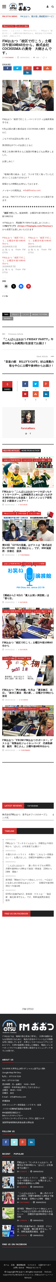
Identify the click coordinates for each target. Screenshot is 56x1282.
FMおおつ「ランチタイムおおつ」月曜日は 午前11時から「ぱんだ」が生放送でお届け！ (35, 1165)
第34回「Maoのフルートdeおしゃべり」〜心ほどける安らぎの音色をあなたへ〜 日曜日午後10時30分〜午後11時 (35, 1212)
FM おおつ (20, 1271)
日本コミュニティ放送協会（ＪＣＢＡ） (19, 1104)
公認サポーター (44, 1265)
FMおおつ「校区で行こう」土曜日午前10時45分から (13, 240)
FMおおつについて (33, 1267)
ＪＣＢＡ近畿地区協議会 (13, 1108)
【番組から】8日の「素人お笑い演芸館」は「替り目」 (25, 597)
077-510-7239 (15, 1076)
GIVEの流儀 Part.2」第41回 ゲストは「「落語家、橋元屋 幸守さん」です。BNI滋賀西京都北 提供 (34, 1229)
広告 (13, 1265)
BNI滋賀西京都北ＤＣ (11, 1112)
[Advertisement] (28, 964)
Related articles (11, 450)
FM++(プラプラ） (9, 26)
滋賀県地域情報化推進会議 (14, 1122)
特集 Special (44, 709)
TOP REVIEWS (32, 806)
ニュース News (39, 564)
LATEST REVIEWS (13, 805)
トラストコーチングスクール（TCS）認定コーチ (23, 1118)
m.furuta (23, 505)
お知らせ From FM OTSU (12, 460)
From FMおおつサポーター (27, 709)
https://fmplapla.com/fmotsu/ (35, 225)
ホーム (6, 1265)
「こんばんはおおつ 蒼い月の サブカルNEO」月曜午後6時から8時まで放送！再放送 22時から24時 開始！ (35, 1196)
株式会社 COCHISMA (39, 314)
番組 (49, 460)
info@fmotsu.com (32, 190)
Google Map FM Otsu (11, 1072)
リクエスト (31, 1265)
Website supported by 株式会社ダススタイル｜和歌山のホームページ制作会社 (28, 1275)
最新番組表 (21, 1265)
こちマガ (26, 314)
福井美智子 (7, 318)
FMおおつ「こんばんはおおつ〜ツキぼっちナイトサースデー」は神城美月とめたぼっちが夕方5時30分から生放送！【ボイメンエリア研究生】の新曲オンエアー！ (27, 496)
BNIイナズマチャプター (12, 1115)
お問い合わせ (18, 1267)
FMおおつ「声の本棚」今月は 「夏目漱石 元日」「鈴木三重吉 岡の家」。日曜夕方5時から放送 (28, 692)
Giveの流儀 (22, 514)
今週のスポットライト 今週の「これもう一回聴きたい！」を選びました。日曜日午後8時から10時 (35, 1180)
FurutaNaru (9, 57)
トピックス (27, 460)
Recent (6, 1153)
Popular (19, 1153)
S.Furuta (24, 700)
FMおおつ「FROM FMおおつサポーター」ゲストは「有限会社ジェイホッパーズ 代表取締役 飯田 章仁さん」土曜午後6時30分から (27, 743)
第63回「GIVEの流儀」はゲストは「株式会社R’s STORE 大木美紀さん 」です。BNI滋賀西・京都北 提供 (27, 548)
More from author (31, 450)
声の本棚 (21, 658)
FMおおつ (15, 314)
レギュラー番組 (22, 26)
